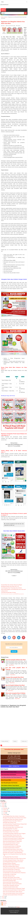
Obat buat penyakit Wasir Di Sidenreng (11, 869)
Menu (4, 10)
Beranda (15, 741)
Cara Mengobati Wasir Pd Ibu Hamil (10, 831)
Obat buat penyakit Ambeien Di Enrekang (10, 797)
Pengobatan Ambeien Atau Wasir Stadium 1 (12, 820)
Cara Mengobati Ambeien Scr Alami (10, 844)
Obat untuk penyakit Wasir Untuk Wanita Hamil (13, 827)
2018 (3, 806)
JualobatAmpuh (16, 910)
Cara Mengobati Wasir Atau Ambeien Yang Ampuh (13, 816)
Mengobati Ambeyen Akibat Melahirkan (11, 864)
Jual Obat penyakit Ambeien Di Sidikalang (12, 846)
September (5, 811)
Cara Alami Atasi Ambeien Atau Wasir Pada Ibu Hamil (14, 858)
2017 (3, 896)
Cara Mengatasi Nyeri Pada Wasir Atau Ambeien (11, 587)
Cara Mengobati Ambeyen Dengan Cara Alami (13, 861)
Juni (4, 812)
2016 (3, 897)
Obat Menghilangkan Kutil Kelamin (9, 782)
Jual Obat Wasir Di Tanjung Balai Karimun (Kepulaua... (14, 872)
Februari (5, 814)
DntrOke (5, 903)
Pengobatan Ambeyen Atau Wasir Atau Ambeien (12, 792)
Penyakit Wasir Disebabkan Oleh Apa (11, 885)
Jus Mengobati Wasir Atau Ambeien (10, 856)
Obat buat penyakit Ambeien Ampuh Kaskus (12, 836)
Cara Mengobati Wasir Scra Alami (10, 828)
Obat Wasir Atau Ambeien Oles (9, 822)
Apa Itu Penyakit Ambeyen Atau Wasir (15, 685)
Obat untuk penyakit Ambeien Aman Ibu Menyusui (13, 893)
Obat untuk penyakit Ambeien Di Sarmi (11, 842)
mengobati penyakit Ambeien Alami (10, 886)
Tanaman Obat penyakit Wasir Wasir (15, 677)
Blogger (18, 906)
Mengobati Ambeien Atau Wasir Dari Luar (10, 586)
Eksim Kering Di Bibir (6, 780)
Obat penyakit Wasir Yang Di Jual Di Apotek (12, 883)
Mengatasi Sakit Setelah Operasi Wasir (11, 877)
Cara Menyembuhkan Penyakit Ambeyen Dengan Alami (15, 824)
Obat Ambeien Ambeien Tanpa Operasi (10, 785)
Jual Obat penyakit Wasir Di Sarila (8, 592)
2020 (3, 803)
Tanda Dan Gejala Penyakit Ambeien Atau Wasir (13, 850)
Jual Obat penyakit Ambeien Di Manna (11, 847)
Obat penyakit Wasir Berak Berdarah (11, 882)
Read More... (12, 665)
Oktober (5, 809)
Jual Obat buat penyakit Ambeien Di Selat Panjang (14, 890)
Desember (5, 808)
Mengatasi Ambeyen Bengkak (9, 863)
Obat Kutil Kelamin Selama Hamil (8, 771)
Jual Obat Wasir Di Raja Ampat (9, 874)
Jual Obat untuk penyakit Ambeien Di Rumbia (12, 894)
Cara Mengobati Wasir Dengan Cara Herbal (12, 879)
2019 (3, 805)
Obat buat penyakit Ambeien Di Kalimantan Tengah (14, 888)
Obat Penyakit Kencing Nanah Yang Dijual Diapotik (13, 794)
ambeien (18, 25)
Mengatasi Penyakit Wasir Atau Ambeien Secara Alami (14, 817)
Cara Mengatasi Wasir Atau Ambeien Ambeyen (13, 819)
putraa (4, 904)
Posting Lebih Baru (4, 741)
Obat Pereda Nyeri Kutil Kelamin (8, 774)
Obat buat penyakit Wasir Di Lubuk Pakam (12, 871)
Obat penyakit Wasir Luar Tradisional (11, 830)
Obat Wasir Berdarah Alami (9, 875)
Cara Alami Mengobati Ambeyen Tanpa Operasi (13, 860)
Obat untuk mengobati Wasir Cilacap (11, 866)
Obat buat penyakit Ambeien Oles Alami (16, 659)
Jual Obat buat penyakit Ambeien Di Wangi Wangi (13, 838)
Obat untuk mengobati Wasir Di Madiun (15, 693)
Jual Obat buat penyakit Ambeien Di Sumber (12, 839)
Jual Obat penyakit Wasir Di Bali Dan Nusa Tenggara (14, 833)
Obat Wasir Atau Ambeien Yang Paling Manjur (12, 852)
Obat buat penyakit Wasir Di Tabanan (11, 825)
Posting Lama (24, 741)
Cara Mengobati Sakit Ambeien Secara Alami (12, 849)
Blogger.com (16, 912)
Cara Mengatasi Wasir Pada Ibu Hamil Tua (12, 835)
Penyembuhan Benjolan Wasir (9, 880)
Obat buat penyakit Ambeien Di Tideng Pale (12, 841)
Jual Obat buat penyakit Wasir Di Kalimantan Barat (14, 867)
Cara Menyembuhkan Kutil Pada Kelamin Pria (11, 777)
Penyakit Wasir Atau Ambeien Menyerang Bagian (11, 584)
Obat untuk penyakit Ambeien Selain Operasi (12, 891)
